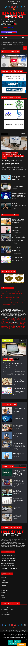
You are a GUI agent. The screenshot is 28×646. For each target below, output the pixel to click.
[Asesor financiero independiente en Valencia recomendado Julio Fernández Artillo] (6, 246)
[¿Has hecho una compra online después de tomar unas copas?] (7, 407)
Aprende (15, 152)
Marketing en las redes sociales (17, 325)
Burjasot (23, 317)
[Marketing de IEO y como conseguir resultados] (14, 137)
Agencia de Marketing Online (8, 555)
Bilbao (24, 321)
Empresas (13, 154)
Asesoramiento (5, 582)
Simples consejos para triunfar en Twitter (18, 454)
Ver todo (23, 133)
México (3, 322)
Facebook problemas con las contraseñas (18, 417)
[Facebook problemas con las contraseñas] (7, 416)
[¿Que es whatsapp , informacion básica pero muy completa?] (6, 227)
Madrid (18, 319)
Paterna (8, 318)
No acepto (17, 641)
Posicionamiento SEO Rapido (8, 558)
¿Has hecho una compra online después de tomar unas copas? (19, 410)
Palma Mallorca (13, 321)
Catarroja (8, 319)
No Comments (18, 223)
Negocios (10, 156)
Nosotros (3, 577)
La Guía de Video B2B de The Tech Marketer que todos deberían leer (18, 220)
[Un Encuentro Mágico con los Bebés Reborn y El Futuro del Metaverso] (7, 379)
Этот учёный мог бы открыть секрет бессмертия (14, 300)
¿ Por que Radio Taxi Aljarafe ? (8, 304)
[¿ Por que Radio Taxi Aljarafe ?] (7, 506)
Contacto (3, 597)
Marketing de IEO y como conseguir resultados (12, 162)
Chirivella (18, 318)
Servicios (5, 158)
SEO (13, 360)
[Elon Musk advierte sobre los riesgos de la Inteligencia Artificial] (6, 203)
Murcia (7, 321)
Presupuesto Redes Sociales (8, 565)
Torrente (3, 318)
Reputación (16, 156)
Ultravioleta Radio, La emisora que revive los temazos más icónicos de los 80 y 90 (18, 482)
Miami (6, 322)
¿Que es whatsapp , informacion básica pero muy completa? (18, 229)
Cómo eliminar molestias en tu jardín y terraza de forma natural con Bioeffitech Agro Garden (19, 472)
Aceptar (11, 641)
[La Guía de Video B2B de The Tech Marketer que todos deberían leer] (6, 218)
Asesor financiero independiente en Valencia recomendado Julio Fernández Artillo (18, 250)
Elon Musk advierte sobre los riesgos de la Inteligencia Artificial (19, 205)
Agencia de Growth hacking (8, 560)
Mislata (18, 317)
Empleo (3, 592)
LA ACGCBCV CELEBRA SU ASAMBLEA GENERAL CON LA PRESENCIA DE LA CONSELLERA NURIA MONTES (19, 445)
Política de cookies (23, 630)
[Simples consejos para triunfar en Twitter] (7, 452)
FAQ (2, 587)
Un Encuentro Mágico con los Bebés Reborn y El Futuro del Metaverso (19, 381)
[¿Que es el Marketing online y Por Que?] (7, 424)
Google (11, 358)
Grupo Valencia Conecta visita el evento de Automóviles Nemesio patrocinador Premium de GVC (18, 260)
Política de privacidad (13, 630)
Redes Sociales (7, 360)
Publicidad (12, 328)
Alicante (23, 319)
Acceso (3, 595)
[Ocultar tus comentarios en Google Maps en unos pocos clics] (6, 184)
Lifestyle (4, 156)
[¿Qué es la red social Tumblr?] (7, 433)
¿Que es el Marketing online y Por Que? (18, 425)
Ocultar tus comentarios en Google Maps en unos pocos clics (19, 186)
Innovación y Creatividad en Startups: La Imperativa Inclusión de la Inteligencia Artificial (19, 196)
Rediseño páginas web (9, 323)
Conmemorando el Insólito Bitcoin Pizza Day (12, 302)
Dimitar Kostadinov (9, 164)
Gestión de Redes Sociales (7, 563)
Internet (19, 154)
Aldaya (23, 318)
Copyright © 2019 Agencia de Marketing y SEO (14, 632)
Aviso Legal (4, 630)
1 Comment (18, 419)
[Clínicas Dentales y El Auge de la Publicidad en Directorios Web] (6, 175)
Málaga (3, 321)
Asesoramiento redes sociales (8, 326)
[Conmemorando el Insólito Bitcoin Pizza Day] (7, 498)
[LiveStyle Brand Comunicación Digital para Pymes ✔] (2, 37)
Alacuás (3, 319)
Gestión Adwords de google (13, 327)
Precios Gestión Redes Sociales (9, 568)
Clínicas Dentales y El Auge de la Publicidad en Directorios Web (18, 178)
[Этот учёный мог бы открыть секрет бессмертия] (7, 489)
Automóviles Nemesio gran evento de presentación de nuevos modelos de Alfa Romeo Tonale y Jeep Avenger (19, 239)
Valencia (13, 317)
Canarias (20, 321)
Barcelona (13, 319)
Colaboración (4, 590)
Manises (13, 318)
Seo (22, 156)
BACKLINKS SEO (6, 154)
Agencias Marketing (7, 152)
